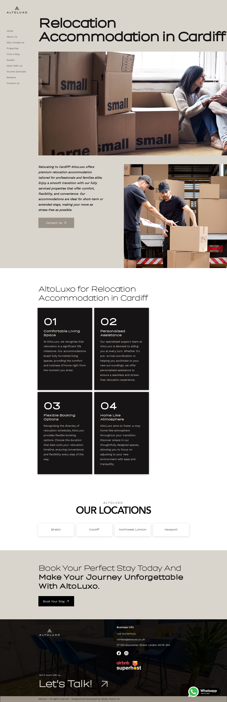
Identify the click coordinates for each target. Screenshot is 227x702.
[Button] (56, 530)
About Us (12, 36)
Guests (10, 60)
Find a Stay (13, 54)
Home (10, 31)
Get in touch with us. (50, 675)
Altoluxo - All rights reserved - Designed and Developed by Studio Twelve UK (79, 699)
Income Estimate (16, 71)
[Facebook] (119, 653)
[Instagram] (126, 653)
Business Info (125, 627)
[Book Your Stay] (104, 684)
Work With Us (14, 65)
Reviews (11, 77)
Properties (12, 48)
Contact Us (13, 83)
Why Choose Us (15, 42)
